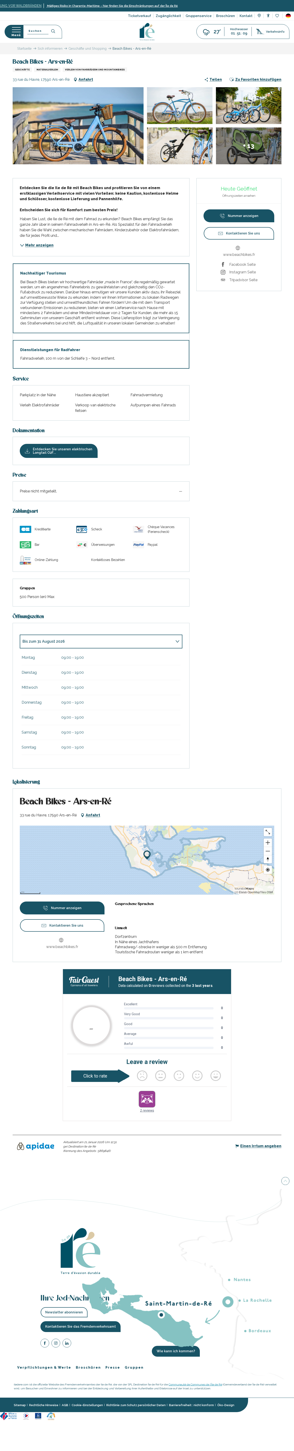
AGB (65, 1405)
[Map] (259, 16)
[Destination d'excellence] (26, 1416)
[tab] (96, 641)
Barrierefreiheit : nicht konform (191, 1405)
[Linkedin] (66, 1344)
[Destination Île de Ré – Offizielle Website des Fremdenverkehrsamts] (147, 31)
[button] (288, 16)
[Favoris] (277, 16)
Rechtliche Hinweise (43, 1405)
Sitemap (20, 1405)
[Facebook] (44, 1344)
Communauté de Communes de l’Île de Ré (195, 1384)
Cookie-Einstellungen (87, 1405)
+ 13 (248, 146)
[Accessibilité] (268, 15)
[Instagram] (55, 1344)
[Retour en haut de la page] (285, 1180)
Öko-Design (225, 1405)
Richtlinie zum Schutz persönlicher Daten (136, 1405)
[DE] (288, 16)
